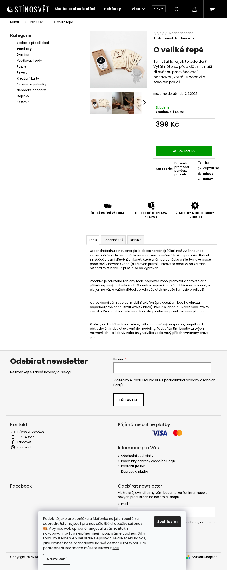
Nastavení (57, 559)
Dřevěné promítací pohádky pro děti (181, 169)
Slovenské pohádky (31, 84)
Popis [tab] (93, 240)
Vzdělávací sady (29, 60)
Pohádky (24, 49)
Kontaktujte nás (133, 466)
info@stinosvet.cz (30, 431)
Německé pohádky (31, 90)
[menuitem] (75, 9)
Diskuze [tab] (135, 240)
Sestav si (23, 102)
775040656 (26, 437)
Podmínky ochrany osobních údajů (148, 461)
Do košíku (187, 150)
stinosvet (24, 447)
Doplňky (23, 96)
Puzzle (21, 66)
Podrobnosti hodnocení (173, 38)
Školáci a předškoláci (33, 43)
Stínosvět (177, 111)
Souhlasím (167, 521)
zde (116, 548)
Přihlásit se (128, 400)
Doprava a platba (134, 471)
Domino (23, 54)
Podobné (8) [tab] (113, 240)
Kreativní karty (28, 78)
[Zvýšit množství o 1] (207, 137)
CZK (157, 8)
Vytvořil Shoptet (204, 557)
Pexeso (22, 72)
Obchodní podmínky (137, 455)
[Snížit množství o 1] (185, 137)
